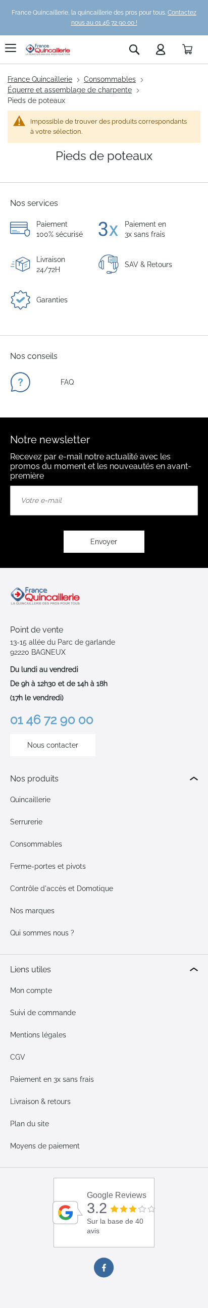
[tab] (104, 778)
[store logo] (48, 49)
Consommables (110, 79)
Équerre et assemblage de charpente (70, 90)
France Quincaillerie (40, 79)
